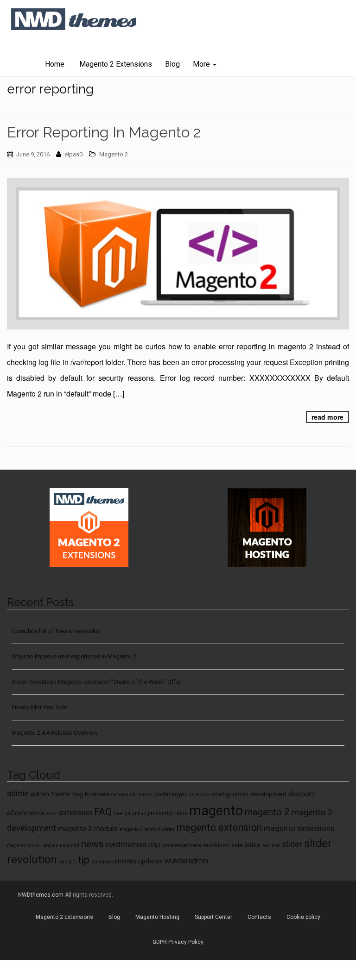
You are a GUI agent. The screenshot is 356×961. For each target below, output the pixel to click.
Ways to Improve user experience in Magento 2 (74, 656)
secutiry (271, 846)
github (139, 814)
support (67, 862)
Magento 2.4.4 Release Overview (55, 732)
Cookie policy (303, 917)
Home (54, 64)
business (97, 794)
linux (181, 813)
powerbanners (181, 845)
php (154, 845)
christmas (141, 795)
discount (301, 794)
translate (101, 862)
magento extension (219, 827)
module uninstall (60, 846)
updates (150, 861)
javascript (160, 813)
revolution (216, 845)
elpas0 (73, 154)
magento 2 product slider (147, 829)
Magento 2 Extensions (114, 64)
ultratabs (124, 861)
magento (216, 810)
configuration (230, 794)
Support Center (213, 917)
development (268, 794)
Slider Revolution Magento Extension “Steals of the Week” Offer (96, 681)
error (51, 814)
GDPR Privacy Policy (178, 942)
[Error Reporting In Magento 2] (178, 253)
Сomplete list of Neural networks (55, 630)
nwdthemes (126, 844)
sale (236, 845)
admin (18, 793)
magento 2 (267, 812)
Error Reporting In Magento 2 (104, 132)
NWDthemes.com (41, 895)
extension (75, 812)
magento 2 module (88, 829)
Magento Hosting (157, 917)
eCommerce (25, 813)
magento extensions (299, 828)
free (118, 814)
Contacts (259, 917)
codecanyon (171, 794)
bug (77, 794)
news (92, 843)
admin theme (50, 794)
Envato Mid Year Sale (39, 707)
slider (292, 844)
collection (200, 795)
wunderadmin (186, 860)
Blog (172, 64)
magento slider (23, 846)
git (127, 814)
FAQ (103, 812)
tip (83, 860)
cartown (119, 795)
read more (327, 417)
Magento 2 (113, 154)
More (202, 64)
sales (252, 845)
